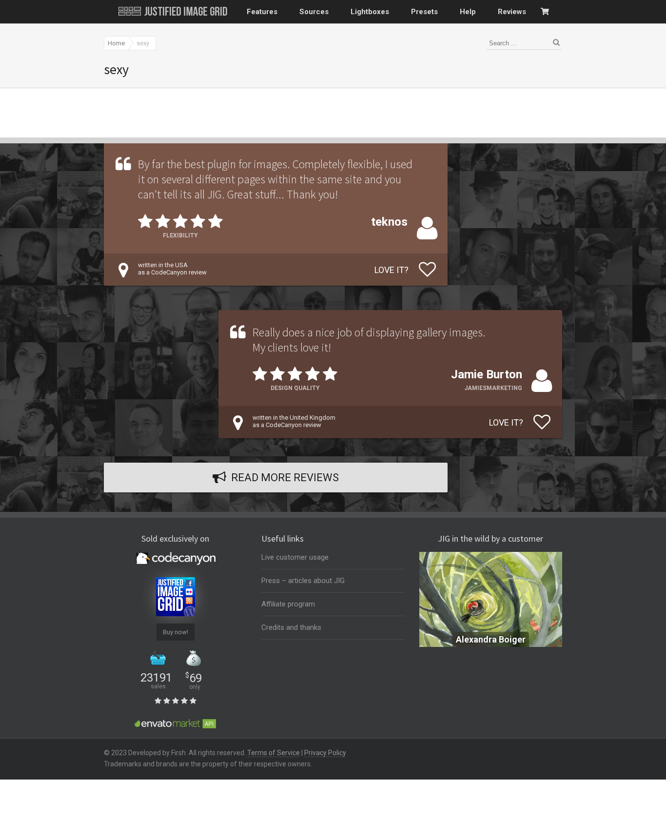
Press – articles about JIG (303, 580)
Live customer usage (295, 557)
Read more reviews (285, 477)
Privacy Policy (325, 753)
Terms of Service (273, 753)
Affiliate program (288, 604)
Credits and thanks (291, 627)
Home (116, 43)
